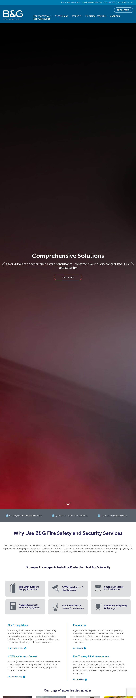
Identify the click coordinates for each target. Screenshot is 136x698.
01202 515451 (109, 2)
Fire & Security (27, 515)
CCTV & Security (15, 677)
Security (76, 16)
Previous (3, 264)
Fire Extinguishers (15, 648)
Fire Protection (41, 16)
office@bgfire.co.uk (125, 2)
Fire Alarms (78, 648)
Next (132, 264)
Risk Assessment (41, 19)
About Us (115, 16)
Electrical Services (95, 16)
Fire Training (61, 16)
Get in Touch (123, 10)
